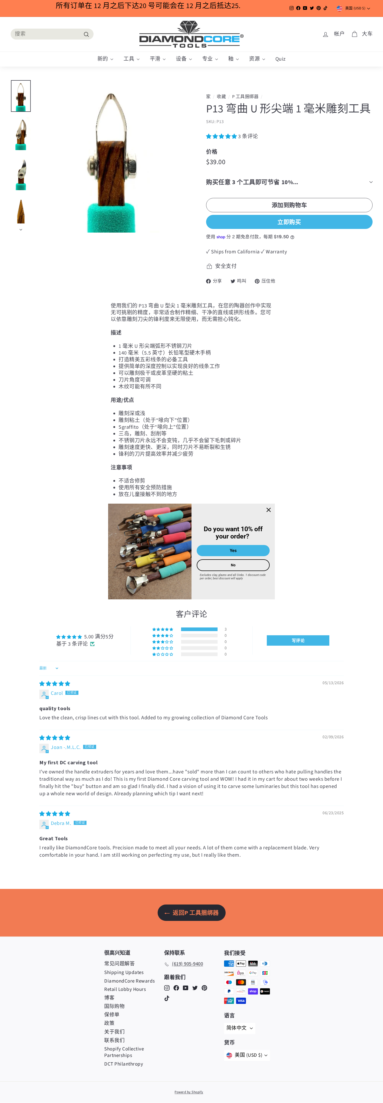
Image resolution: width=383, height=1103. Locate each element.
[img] (54, 684)
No (233, 565)
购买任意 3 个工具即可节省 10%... (252, 182)
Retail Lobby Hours (125, 989)
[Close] (268, 510)
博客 (109, 998)
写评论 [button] (298, 640)
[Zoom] (111, 156)
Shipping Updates (124, 972)
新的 (103, 59)
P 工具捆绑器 (245, 97)
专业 (208, 59)
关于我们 (114, 1032)
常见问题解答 (119, 963)
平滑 (156, 59)
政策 (109, 1023)
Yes (233, 550)
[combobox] (52, 34)
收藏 (221, 97)
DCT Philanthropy (123, 1064)
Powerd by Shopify (189, 1092)
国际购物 (114, 1006)
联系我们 (114, 1040)
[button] (222, 136)
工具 (129, 59)
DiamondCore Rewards (129, 981)
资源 (255, 59)
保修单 (112, 1014)
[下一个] (20, 228)
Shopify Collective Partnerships (124, 1052)
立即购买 (289, 222)
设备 (182, 59)
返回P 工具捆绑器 (195, 912)
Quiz (280, 59)
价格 (211, 151)
